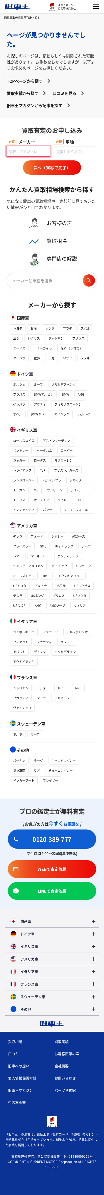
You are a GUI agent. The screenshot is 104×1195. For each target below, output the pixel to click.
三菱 (16, 338)
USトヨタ (19, 586)
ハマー (17, 556)
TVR (42, 470)
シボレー (57, 536)
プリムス (59, 595)
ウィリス (80, 605)
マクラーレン (64, 460)
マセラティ (44, 642)
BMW (65, 394)
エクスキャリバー (70, 576)
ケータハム (44, 450)
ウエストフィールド (77, 510)
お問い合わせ (65, 1078)
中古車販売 (17, 1102)
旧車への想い (18, 1065)
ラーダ (38, 760)
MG (36, 490)
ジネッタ (76, 480)
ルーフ (38, 384)
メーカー (26, 142)
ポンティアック (68, 556)
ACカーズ (78, 536)
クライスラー (22, 546)
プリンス (78, 338)
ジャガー (19, 460)
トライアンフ (22, 470)
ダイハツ (19, 358)
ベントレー (20, 450)
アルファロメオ (77, 632)
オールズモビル (23, 576)
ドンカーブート (23, 780)
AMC (38, 605)
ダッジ (17, 536)
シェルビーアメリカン (28, 566)
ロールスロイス (23, 440)
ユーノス (19, 348)
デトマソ (40, 652)
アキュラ (41, 586)
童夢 (37, 358)
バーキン (19, 760)
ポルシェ (19, 384)
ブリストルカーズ (66, 470)
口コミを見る (64, 93)
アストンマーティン (56, 440)
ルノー (62, 688)
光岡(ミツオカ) (71, 348)
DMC (46, 576)
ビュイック (59, 566)
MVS (78, 688)
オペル (17, 414)
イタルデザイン (65, 652)
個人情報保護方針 (22, 1078)
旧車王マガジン (20, 1090)
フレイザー (50, 780)
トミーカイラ (43, 348)
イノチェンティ (23, 510)
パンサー (49, 510)
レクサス (34, 338)
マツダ (67, 328)
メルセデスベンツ (63, 384)
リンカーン (83, 566)
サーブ (35, 734)
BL (80, 500)
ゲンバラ (19, 404)
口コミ (13, 1053)
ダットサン (56, 338)
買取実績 (62, 1041)
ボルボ (17, 734)
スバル (85, 328)
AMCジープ (57, 605)
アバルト (19, 652)
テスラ (17, 595)
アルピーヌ (62, 698)
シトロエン (20, 688)
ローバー (67, 450)
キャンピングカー (63, 760)
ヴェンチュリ (22, 708)
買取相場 (15, 1041)
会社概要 (62, 1065)
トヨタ (17, 328)
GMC (43, 546)
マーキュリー (40, 556)
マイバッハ (61, 414)
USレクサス (82, 586)
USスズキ (19, 605)
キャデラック (64, 546)
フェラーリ (50, 632)
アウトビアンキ (23, 661)
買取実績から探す (22, 93)
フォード (37, 536)
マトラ (41, 698)
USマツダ (79, 595)
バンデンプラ (52, 480)
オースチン (41, 500)
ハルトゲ (84, 414)
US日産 (61, 586)
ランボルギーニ (23, 632)
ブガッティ (20, 698)
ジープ (86, 546)
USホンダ (37, 595)
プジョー (43, 688)
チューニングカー (60, 770)
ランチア (67, 642)
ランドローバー (23, 480)
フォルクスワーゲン (68, 404)
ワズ (37, 770)
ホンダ (50, 328)
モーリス (19, 500)
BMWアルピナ (43, 394)
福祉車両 (19, 770)
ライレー (64, 500)
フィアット (20, 642)
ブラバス (19, 394)
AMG (81, 394)
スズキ (85, 358)
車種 (70, 142)
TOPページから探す (25, 81)
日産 (34, 328)
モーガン (19, 490)
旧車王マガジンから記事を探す (34, 105)
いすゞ (67, 358)
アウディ (40, 404)
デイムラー (78, 490)
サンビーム (54, 490)
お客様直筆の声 (67, 1053)
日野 (51, 358)
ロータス (40, 460)
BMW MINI (38, 414)
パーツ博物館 (65, 1090)
